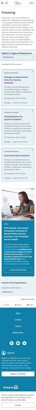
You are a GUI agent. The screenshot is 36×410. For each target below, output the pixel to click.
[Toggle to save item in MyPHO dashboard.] (32, 71)
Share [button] (19, 305)
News (18, 313)
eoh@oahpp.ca (7, 292)
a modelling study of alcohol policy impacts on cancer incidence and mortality (18, 251)
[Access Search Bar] (6, 3)
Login (31, 3)
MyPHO (10, 353)
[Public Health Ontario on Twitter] (24, 343)
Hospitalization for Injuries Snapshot (13, 118)
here (23, 400)
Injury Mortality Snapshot (17, 155)
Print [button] (31, 305)
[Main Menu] (2, 3)
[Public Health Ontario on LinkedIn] (12, 343)
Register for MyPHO (18, 374)
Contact (18, 320)
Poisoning (8, 12)
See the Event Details (18, 270)
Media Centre (18, 333)
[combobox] (18, 57)
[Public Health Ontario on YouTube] (18, 343)
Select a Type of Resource (17, 53)
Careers (18, 326)
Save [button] (7, 305)
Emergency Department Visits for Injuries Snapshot (16, 80)
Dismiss (18, 405)
